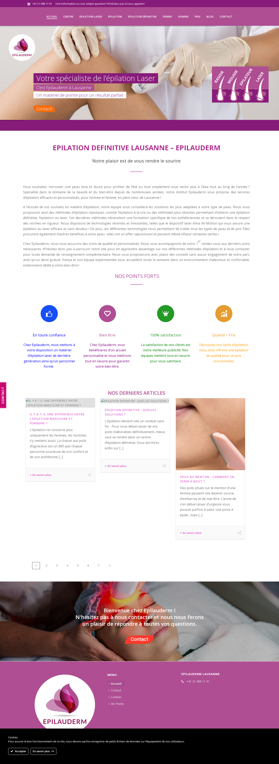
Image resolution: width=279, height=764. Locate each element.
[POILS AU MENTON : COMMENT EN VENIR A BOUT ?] (210, 434)
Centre (68, 16)
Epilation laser (90, 16)
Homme (183, 16)
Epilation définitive (142, 16)
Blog (210, 16)
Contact (226, 16)
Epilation (115, 16)
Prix (197, 16)
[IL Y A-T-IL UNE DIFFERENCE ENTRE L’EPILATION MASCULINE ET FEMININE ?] (60, 403)
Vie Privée (117, 704)
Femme (167, 16)
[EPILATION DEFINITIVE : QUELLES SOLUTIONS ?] (135, 400)
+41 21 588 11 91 (42, 4)
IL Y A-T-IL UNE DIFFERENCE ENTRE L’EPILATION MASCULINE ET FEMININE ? (57, 418)
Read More (40, 475)
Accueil (51, 16)
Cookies (116, 697)
